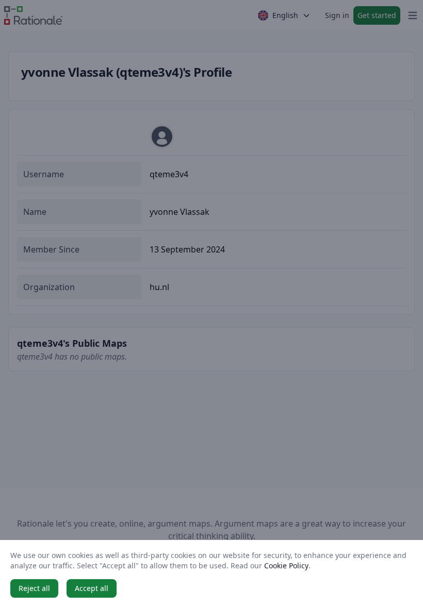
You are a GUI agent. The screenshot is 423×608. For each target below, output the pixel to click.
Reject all (34, 588)
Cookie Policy (286, 565)
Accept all (91, 588)
